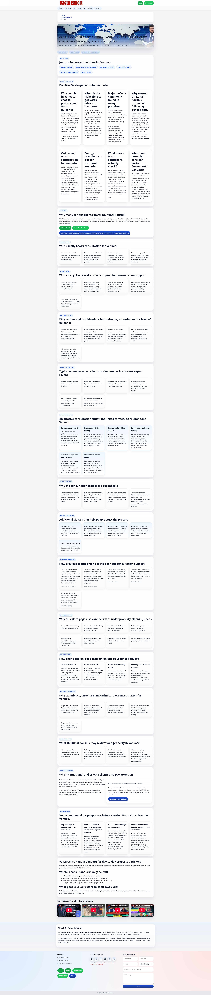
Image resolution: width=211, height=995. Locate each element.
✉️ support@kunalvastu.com (65, 963)
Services (68, 8)
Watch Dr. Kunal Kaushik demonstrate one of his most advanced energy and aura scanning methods (95, 233)
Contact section (86, 72)
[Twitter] (96, 959)
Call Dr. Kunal (65, 228)
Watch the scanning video (69, 72)
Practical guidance (66, 67)
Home (60, 8)
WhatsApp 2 (63, 976)
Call (140, 3)
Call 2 (68, 970)
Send (138, 986)
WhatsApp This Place (81, 228)
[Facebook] (92, 959)
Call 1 (60, 970)
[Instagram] (109, 959)
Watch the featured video (118, 799)
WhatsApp (148, 3)
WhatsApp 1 (78, 970)
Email (72, 976)
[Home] (71, 3)
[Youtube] (105, 959)
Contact (97, 8)
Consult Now (88, 8)
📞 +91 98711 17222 (62, 957)
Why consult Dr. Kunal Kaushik (86, 67)
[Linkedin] (100, 959)
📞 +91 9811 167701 (62, 960)
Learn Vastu (77, 8)
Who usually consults (107, 67)
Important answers (124, 67)
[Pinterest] (114, 959)
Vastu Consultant (67, 17)
